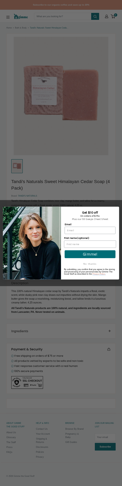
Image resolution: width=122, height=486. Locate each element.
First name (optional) (76, 238)
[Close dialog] (116, 209)
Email (68, 224)
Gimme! (90, 254)
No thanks (90, 264)
